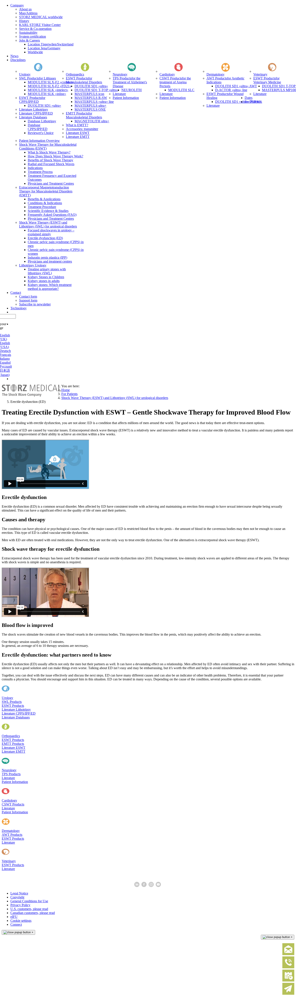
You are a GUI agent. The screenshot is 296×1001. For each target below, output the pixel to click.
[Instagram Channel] (151, 886)
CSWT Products (13, 804)
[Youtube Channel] (159, 886)
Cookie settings (20, 920)
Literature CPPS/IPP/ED (19, 713)
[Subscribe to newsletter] (288, 994)
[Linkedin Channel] (137, 886)
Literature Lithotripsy (16, 709)
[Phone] (288, 967)
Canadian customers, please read (32, 913)
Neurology (9, 770)
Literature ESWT (13, 747)
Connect (16, 924)
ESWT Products (13, 705)
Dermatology (11, 831)
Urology (7, 698)
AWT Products (12, 834)
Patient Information (15, 782)
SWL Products (12, 702)
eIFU (14, 917)
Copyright (17, 897)
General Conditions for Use (29, 901)
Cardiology (9, 800)
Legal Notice (19, 893)
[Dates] (288, 980)
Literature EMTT (13, 751)
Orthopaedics (11, 736)
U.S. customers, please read (29, 909)
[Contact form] (288, 954)
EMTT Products (13, 744)
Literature (8, 778)
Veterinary (9, 861)
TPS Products (11, 774)
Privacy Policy (20, 905)
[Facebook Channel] (144, 886)
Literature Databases (16, 717)
